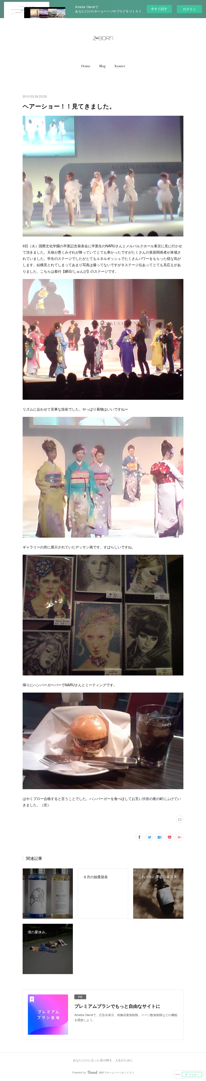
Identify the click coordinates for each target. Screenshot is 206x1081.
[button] (85, 65)
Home (85, 66)
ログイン (189, 9)
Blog (102, 66)
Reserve (120, 66)
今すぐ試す (159, 8)
